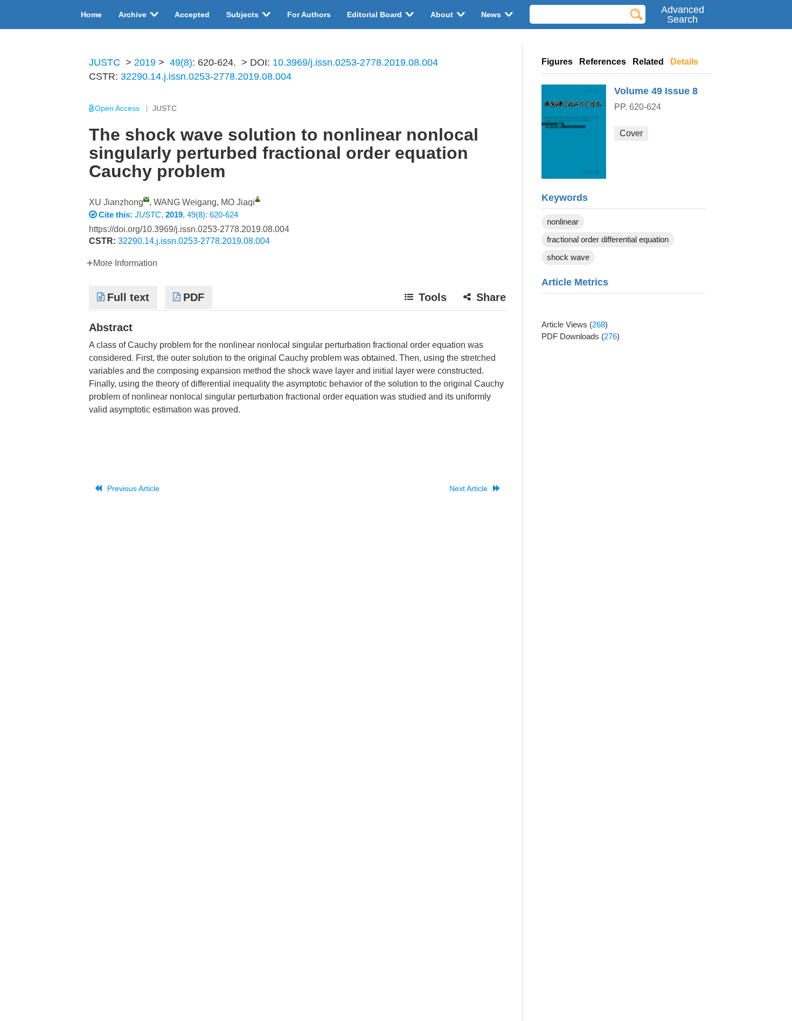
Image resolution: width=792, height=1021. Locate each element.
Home (91, 14)
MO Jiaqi (238, 202)
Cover (631, 133)
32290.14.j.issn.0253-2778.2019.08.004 (206, 76)
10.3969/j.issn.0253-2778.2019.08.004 (355, 62)
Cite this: (117, 214)
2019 (145, 62)
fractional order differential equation (608, 239)
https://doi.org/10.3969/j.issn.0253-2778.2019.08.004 (189, 229)
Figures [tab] (557, 61)
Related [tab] (648, 61)
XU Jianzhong (116, 202)
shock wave (568, 257)
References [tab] (602, 61)
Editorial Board (374, 14)
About (441, 14)
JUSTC (104, 62)
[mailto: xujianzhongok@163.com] (146, 199)
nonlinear (563, 221)
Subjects (242, 14)
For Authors (309, 14)
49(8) (181, 62)
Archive (133, 14)
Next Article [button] (468, 488)
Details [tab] (684, 61)
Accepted (192, 14)
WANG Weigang (185, 202)
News (491, 14)
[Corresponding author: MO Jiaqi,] (258, 199)
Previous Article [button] (133, 488)
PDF (193, 297)
